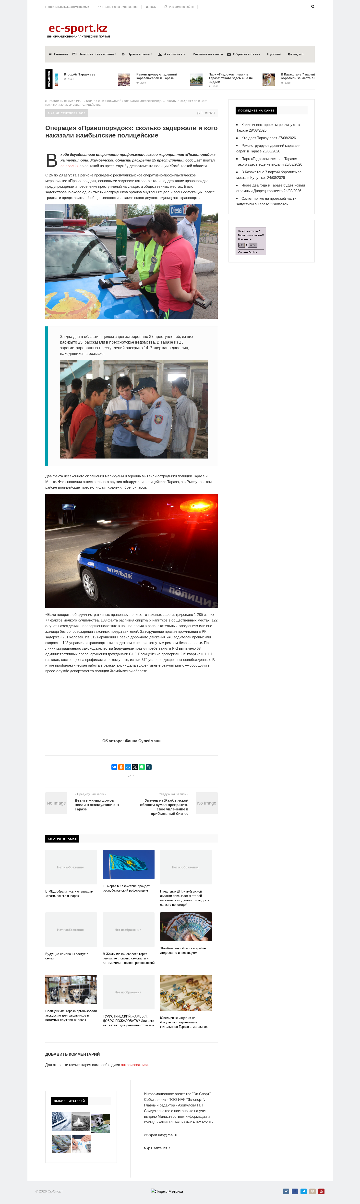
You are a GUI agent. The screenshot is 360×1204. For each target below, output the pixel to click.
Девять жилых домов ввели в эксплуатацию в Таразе (97, 804)
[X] (135, 767)
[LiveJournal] (149, 767)
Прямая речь (139, 54)
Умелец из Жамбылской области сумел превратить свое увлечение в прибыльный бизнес (164, 807)
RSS (152, 7)
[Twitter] (303, 1191)
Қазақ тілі (296, 54)
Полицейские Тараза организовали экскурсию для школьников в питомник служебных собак (71, 1015)
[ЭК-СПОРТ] (78, 25)
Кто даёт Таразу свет (58, 74)
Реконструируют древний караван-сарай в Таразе (134, 76)
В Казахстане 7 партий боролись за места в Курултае (282, 76)
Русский (274, 54)
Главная (61, 54)
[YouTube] (321, 1191)
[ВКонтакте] (114, 767)
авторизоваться (134, 1065)
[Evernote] (142, 767)
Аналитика (173, 54)
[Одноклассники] (121, 767)
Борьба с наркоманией (103, 101)
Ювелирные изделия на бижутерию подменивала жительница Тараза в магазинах (184, 1022)
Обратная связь (247, 54)
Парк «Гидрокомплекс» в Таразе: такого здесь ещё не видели (208, 78)
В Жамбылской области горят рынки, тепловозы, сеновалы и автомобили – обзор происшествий (129, 958)
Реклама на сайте (181, 7)
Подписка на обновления (119, 7)
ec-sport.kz (70, 166)
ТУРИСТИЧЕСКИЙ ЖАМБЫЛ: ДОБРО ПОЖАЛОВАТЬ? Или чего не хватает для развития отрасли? (128, 1021)
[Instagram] (312, 1191)
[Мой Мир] (128, 767)
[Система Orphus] (251, 230)
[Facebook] (295, 1191)
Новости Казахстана (96, 54)
